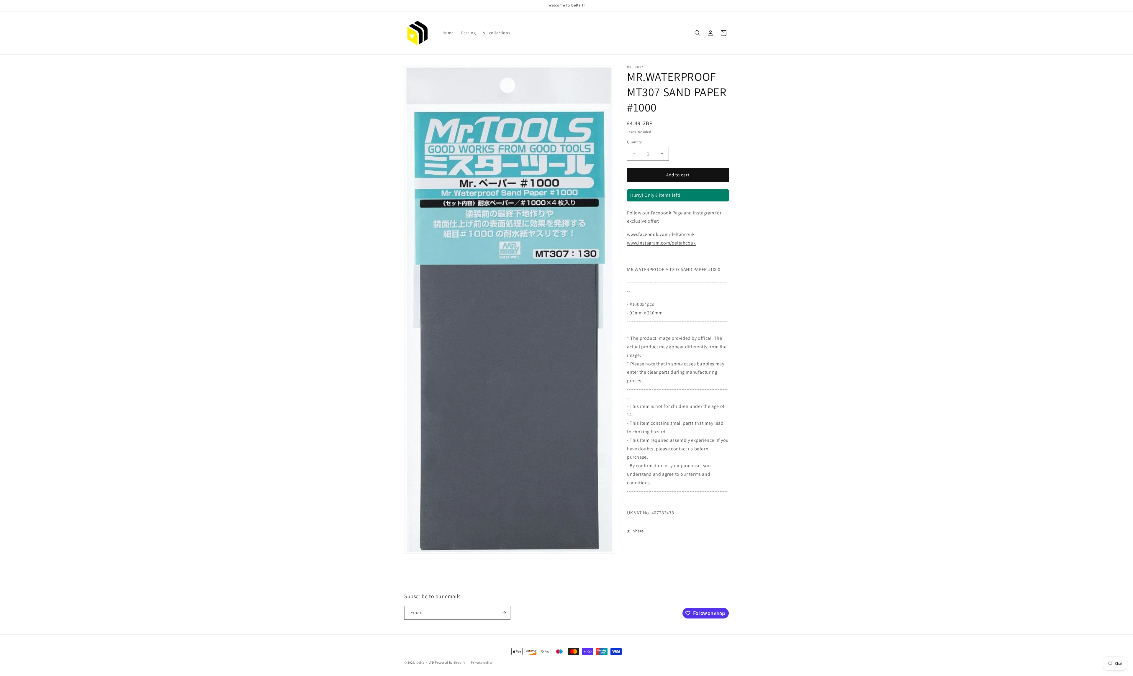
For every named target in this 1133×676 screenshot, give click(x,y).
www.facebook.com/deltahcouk (661, 234)
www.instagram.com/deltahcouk (661, 243)
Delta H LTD (425, 662)
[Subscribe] (503, 613)
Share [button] (638, 531)
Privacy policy (482, 662)
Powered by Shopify (450, 662)
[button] (697, 33)
